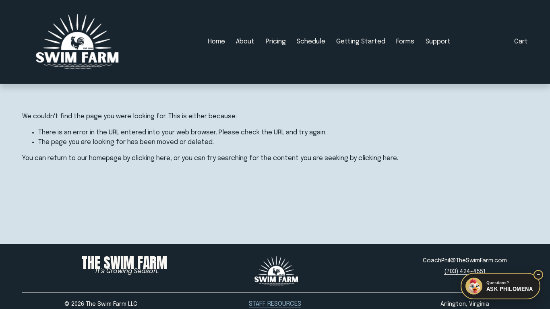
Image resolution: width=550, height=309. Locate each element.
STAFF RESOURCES (275, 304)
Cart (521, 41)
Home (216, 41)
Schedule (311, 41)
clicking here (151, 158)
